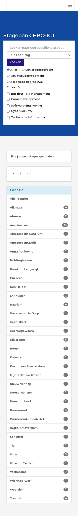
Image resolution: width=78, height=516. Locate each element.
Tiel (38, 445)
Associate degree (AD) (26, 81)
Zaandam (38, 498)
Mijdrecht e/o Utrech (38, 375)
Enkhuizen (38, 295)
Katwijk (38, 357)
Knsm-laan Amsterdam (38, 366)
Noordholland (38, 401)
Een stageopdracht (39, 69)
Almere (38, 216)
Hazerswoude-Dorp (38, 313)
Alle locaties (19, 198)
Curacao (38, 278)
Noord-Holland (38, 392)
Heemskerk (38, 322)
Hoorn (38, 348)
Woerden (38, 489)
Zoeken (15, 62)
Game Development (25, 99)
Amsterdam (38, 225)
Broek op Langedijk (38, 269)
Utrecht (38, 454)
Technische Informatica (28, 117)
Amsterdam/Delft (38, 242)
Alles (14, 69)
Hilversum (38, 339)
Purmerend (38, 410)
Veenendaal (38, 472)
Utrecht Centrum (38, 463)
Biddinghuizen (38, 260)
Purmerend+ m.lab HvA (38, 419)
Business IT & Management (30, 93)
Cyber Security (21, 111)
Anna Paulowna (38, 251)
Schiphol (38, 436)
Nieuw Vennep (38, 384)
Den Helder (38, 287)
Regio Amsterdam (38, 428)
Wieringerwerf (38, 480)
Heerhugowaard (38, 330)
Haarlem (38, 304)
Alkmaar (38, 207)
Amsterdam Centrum (38, 233)
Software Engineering (26, 105)
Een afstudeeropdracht (27, 75)
